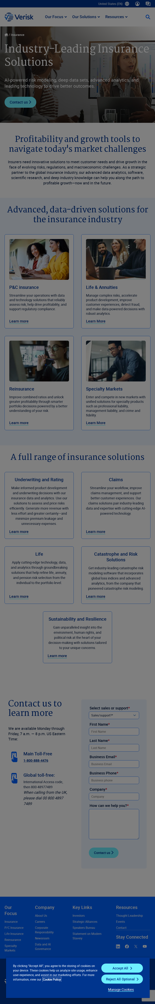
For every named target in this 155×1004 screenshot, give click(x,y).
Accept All (120, 968)
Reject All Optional (120, 979)
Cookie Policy (52, 979)
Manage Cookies (121, 989)
